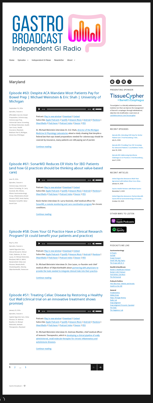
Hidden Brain (114, 295)
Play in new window (52, 116)
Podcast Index (66, 123)
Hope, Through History (118, 298)
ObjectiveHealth (14, 269)
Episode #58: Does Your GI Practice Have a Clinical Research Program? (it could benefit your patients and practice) (55, 233)
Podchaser (53, 123)
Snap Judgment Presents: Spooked (122, 305)
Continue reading (43, 147)
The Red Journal (115, 277)
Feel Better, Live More (117, 274)
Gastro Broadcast (15, 386)
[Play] (39, 109)
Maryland (20, 130)
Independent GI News (41, 60)
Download (67, 116)
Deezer (77, 123)
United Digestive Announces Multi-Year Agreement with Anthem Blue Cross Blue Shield (126, 180)
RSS (84, 123)
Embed (77, 116)
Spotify (64, 120)
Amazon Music (75, 120)
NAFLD (18, 259)
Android (87, 120)
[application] (69, 109)
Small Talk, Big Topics (117, 260)
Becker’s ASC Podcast (117, 272)
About (69, 60)
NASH (24, 259)
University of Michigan (16, 135)
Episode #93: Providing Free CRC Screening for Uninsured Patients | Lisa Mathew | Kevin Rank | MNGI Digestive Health (127, 146)
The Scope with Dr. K (117, 263)
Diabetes (17, 254)
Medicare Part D (14, 132)
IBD (17, 191)
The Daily (113, 308)
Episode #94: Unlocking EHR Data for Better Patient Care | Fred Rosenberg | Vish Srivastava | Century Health (127, 136)
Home (11, 60)
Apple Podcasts (53, 120)
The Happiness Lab (116, 310)
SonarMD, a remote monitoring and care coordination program (64, 204)
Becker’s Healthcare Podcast (120, 269)
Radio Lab (113, 300)
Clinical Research (15, 252)
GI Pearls (113, 253)
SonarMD (19, 201)
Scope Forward (115, 258)
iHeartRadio (41, 123)
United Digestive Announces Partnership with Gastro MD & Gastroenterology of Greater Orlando (127, 197)
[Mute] (93, 109)
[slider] (99, 109)
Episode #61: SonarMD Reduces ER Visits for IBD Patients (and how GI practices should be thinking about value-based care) (56, 168)
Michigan (24, 132)
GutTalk (112, 255)
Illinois (21, 191)
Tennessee (24, 269)
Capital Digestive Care (16, 249)
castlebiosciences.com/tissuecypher (122, 115)
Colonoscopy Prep (15, 120)
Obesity (23, 267)
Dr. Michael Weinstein (16, 125)
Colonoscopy (22, 117)
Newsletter (59, 60)
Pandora (96, 120)
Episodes (22, 60)
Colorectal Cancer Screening (19, 122)
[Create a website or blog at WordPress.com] (24, 386)
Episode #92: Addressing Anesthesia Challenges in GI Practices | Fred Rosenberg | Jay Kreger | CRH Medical (128, 156)
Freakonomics (115, 293)
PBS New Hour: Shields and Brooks (122, 284)
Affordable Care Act (16, 115)
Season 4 (19, 112)
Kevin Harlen (24, 198)
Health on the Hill (116, 286)
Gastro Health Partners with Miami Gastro (126, 189)
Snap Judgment (115, 303)
